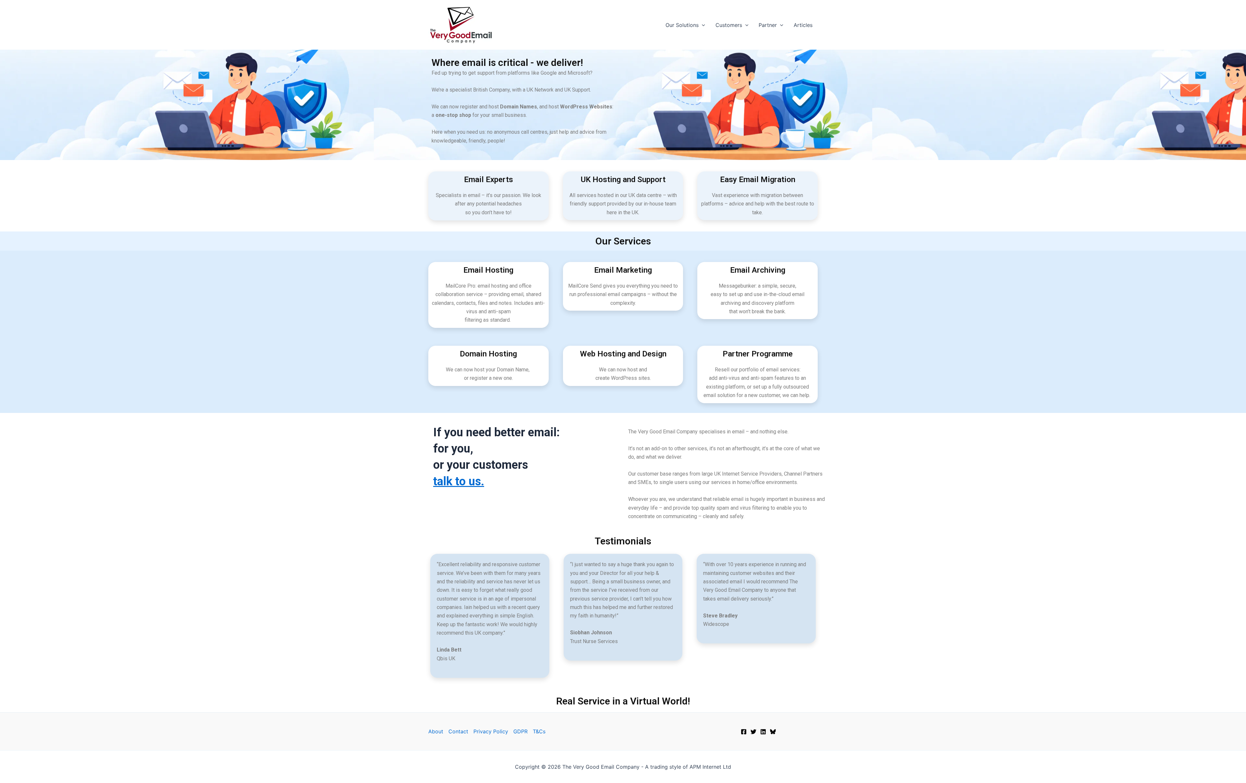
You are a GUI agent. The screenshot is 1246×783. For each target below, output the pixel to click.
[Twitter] (753, 732)
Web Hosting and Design (623, 353)
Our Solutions (682, 25)
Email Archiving (757, 270)
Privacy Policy (490, 731)
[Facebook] (744, 732)
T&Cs (539, 731)
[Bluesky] (773, 732)
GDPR (520, 731)
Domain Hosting (488, 353)
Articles (803, 25)
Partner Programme (758, 353)
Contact (458, 731)
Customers (728, 25)
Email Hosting (488, 270)
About (435, 731)
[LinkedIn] (763, 732)
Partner (768, 25)
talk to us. (458, 481)
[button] (702, 25)
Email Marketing (623, 270)
